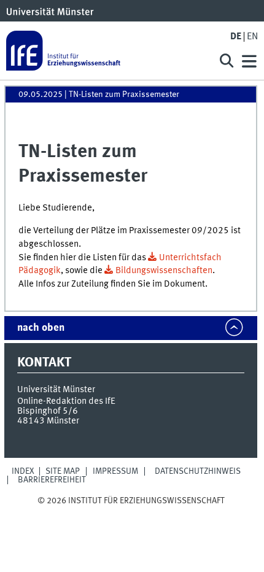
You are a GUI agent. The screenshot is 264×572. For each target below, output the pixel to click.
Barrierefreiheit (52, 480)
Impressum (115, 471)
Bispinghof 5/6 (47, 411)
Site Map (62, 471)
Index (23, 471)
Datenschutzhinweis (198, 471)
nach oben (40, 328)
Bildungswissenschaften (163, 271)
